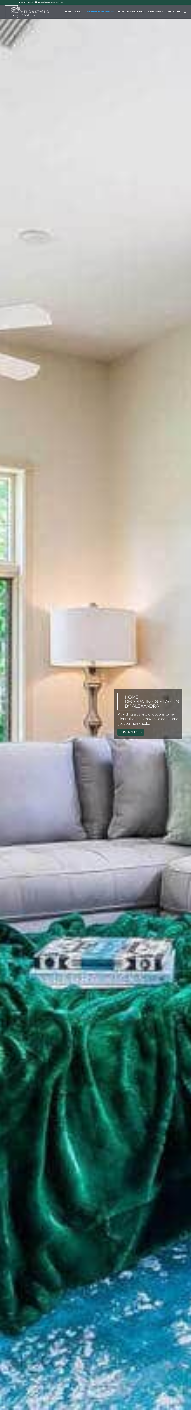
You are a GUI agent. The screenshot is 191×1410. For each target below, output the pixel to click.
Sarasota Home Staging (100, 12)
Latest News (155, 12)
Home (68, 12)
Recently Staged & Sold (130, 12)
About (79, 12)
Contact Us (173, 12)
